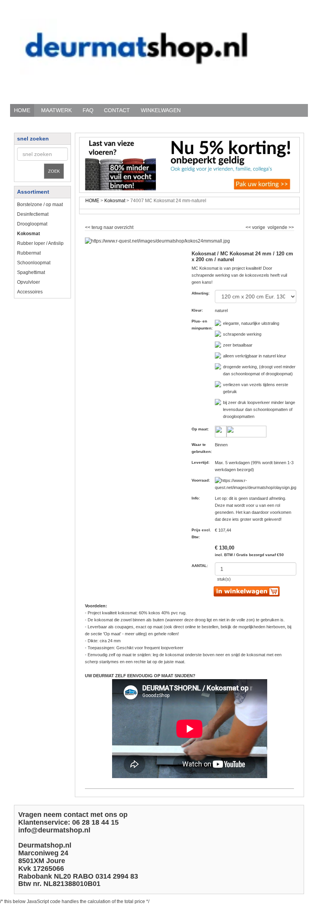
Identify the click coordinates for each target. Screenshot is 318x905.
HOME (22, 110)
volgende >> (280, 226)
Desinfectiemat (32, 214)
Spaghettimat (31, 272)
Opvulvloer (28, 282)
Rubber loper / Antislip (40, 243)
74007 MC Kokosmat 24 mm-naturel (168, 200)
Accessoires (30, 292)
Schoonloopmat (33, 262)
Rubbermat (29, 253)
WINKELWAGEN (161, 110)
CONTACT (117, 110)
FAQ (88, 110)
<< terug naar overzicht (109, 226)
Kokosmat (114, 200)
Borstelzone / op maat (40, 204)
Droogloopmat (32, 224)
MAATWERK (56, 110)
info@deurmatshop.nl (54, 830)
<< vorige (255, 226)
